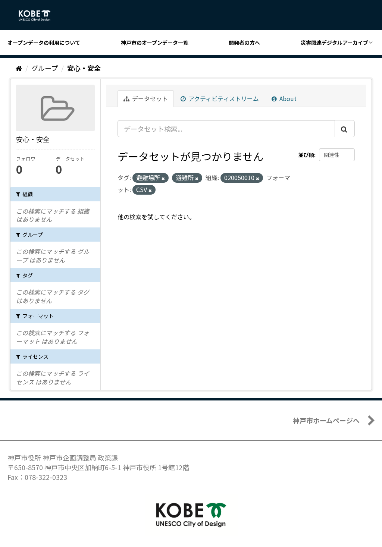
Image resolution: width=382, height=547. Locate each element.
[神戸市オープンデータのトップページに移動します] (39, 15)
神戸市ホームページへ (326, 420)
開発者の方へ (244, 42)
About (287, 98)
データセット (149, 98)
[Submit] (345, 128)
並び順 (306, 154)
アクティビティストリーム (223, 98)
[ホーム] (19, 68)
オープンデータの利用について (43, 42)
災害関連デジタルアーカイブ (334, 42)
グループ (44, 68)
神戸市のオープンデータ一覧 (154, 42)
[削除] (163, 178)
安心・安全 (84, 68)
